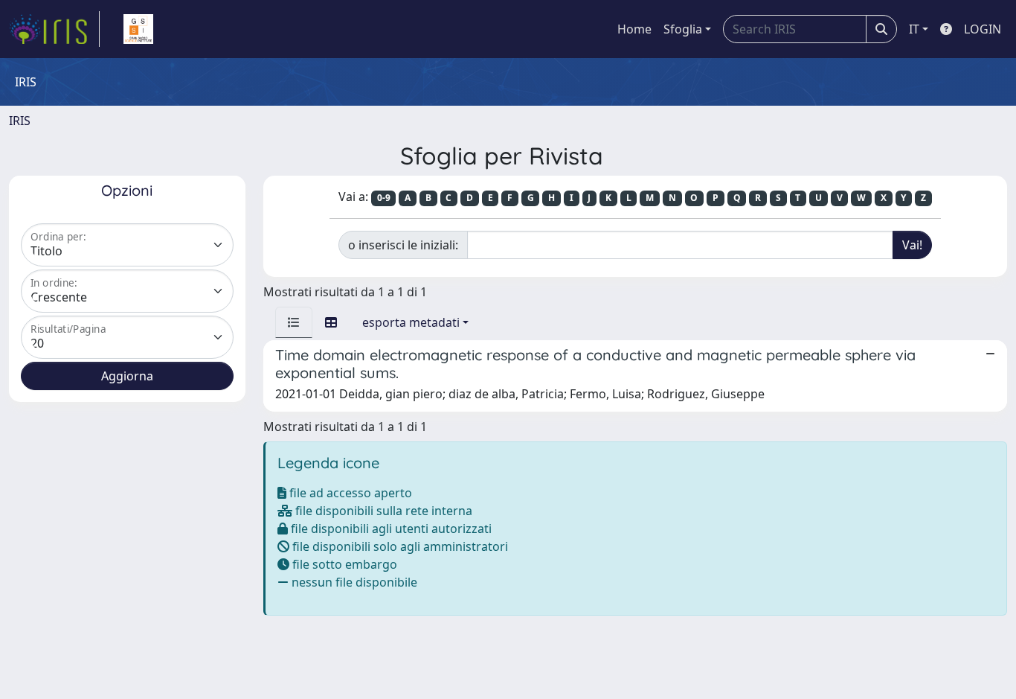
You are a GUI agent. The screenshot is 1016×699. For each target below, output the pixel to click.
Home (634, 29)
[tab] (293, 322)
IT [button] (914, 29)
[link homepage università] (138, 29)
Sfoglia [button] (682, 29)
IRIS (19, 120)
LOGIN (982, 29)
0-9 (383, 197)
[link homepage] (54, 29)
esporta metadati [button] (411, 322)
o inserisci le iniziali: (403, 245)
